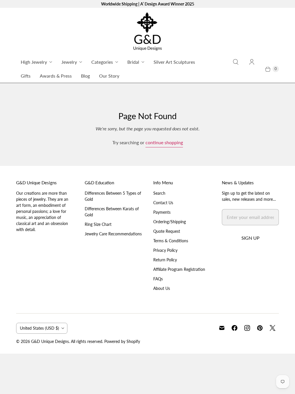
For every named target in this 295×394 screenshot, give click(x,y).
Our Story (109, 75)
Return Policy (165, 259)
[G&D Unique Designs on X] (272, 328)
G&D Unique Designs (50, 341)
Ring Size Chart (98, 224)
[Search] (236, 69)
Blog (85, 75)
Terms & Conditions (170, 240)
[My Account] (252, 69)
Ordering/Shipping (169, 221)
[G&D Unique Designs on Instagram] (247, 328)
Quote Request (166, 231)
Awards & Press (56, 75)
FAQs (158, 278)
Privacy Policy (165, 250)
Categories (102, 62)
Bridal (133, 62)
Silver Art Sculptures (174, 62)
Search (159, 193)
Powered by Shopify (122, 341)
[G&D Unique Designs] (147, 31)
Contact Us (163, 202)
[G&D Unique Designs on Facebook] (234, 328)
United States (39, 328)
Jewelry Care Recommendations (113, 233)
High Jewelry (34, 62)
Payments (162, 212)
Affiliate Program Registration (179, 269)
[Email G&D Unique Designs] (221, 328)
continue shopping (164, 142)
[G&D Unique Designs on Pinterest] (260, 328)
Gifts (26, 75)
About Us (161, 288)
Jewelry (69, 62)
